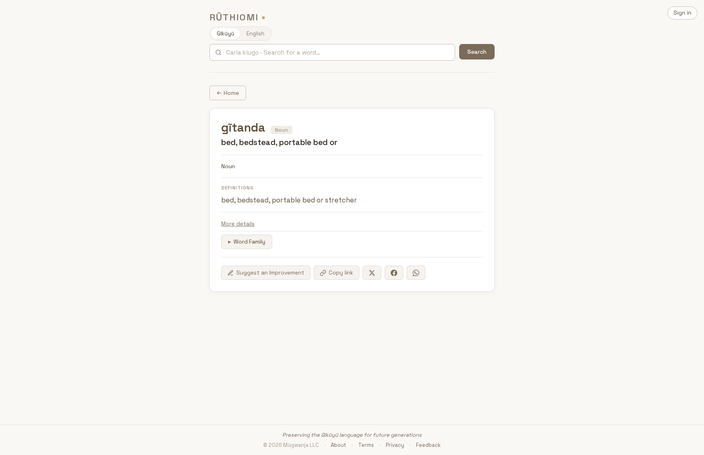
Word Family (249, 241)
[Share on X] (372, 273)
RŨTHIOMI (234, 17)
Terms (366, 445)
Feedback (428, 445)
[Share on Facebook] (394, 273)
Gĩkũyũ (225, 33)
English (255, 33)
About (338, 445)
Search (476, 51)
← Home (227, 93)
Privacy (395, 445)
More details (238, 223)
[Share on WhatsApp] (416, 273)
